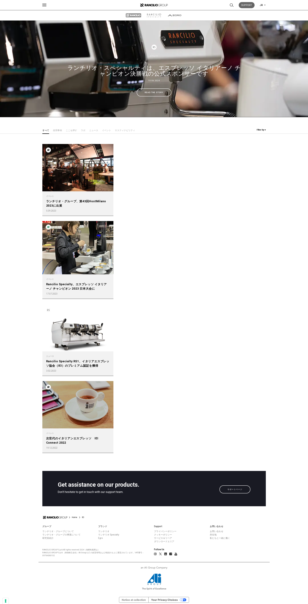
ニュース (93, 130)
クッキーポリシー (163, 534)
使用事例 (57, 130)
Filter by (261, 130)
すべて (45, 130)
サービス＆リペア (163, 538)
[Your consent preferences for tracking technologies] (6, 601)
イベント (154, 56)
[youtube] (176, 554)
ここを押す (71, 130)
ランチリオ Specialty (108, 534)
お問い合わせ (216, 531)
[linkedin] (165, 554)
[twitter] (160, 554)
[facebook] (170, 554)
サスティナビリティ (125, 130)
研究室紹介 (48, 538)
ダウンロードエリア (164, 541)
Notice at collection (134, 599)
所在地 (213, 534)
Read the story (154, 92)
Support (246, 5)
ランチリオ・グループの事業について (61, 534)
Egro (100, 538)
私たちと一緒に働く (220, 538)
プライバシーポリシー (165, 531)
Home (74, 517)
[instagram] (155, 554)
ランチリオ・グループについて (58, 531)
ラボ (83, 130)
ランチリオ (103, 531)
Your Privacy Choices (164, 599)
